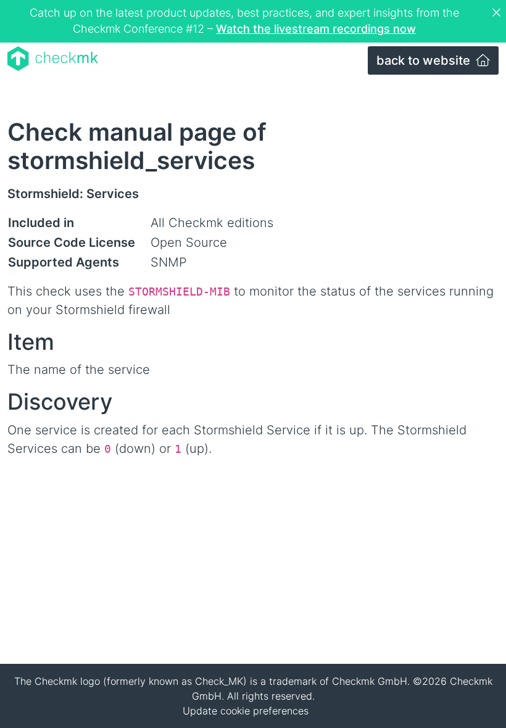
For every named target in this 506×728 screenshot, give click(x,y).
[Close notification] (498, 13)
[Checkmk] (52, 58)
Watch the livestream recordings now (316, 28)
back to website (424, 60)
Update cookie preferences (246, 711)
